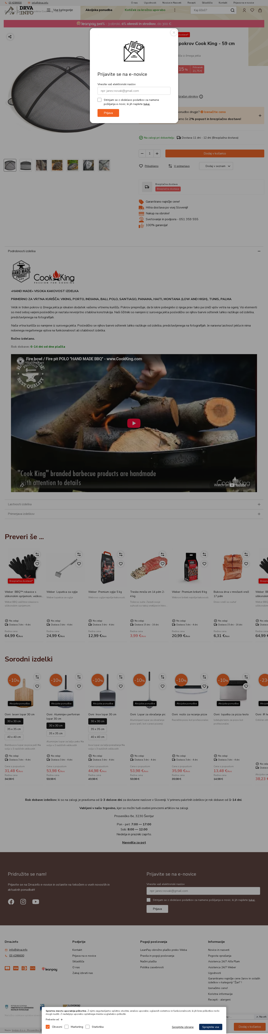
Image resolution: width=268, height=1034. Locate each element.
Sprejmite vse (210, 1027)
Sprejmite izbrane (183, 1027)
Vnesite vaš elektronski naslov (117, 84)
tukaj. (146, 104)
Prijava (108, 113)
